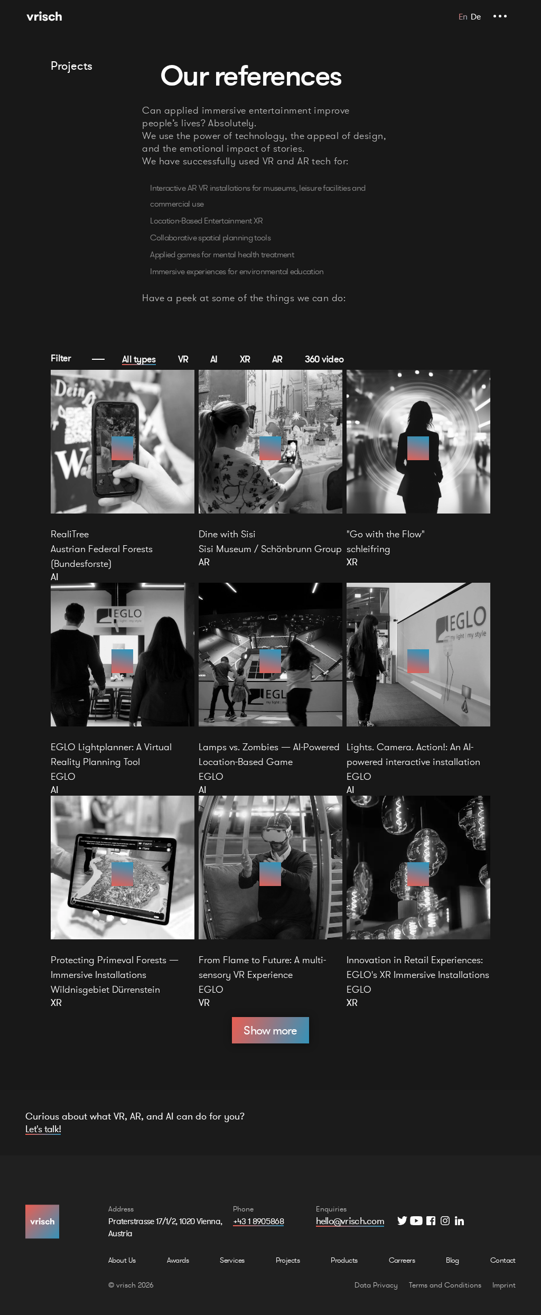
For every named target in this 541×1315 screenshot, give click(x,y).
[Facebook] (431, 1220)
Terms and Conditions (445, 1285)
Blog (452, 1260)
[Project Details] (122, 448)
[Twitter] (402, 1220)
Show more (270, 1030)
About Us (122, 1260)
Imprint (504, 1285)
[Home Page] (43, 16)
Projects (288, 1260)
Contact (503, 1260)
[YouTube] (416, 1220)
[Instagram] (445, 1220)
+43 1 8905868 (258, 1221)
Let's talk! (43, 1129)
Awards (178, 1260)
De (475, 16)
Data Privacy (376, 1285)
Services (232, 1260)
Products (344, 1260)
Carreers (402, 1260)
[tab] (139, 359)
